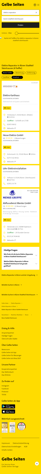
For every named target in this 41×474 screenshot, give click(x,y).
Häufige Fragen (7, 336)
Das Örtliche (6, 375)
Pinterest (5, 392)
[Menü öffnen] (38, 4)
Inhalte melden (7, 450)
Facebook (5, 389)
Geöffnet (6, 77)
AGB (25, 447)
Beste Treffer (7, 73)
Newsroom (6, 349)
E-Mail (8, 108)
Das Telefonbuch (8, 372)
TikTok (4, 395)
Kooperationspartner (9, 369)
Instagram (5, 386)
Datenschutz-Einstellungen (11, 447)
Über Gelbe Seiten (10, 345)
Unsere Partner (8, 364)
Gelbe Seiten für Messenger (11, 355)
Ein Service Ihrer (10, 465)
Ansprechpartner (8, 333)
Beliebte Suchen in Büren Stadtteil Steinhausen (18, 295)
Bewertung (20, 73)
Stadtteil (16, 77)
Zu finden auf (8, 381)
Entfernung (31, 73)
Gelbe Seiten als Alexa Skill (11, 358)
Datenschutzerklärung (21, 443)
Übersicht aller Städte (9, 339)
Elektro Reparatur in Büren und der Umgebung (18, 275)
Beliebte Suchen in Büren (10, 285)
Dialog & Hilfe (8, 328)
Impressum (6, 443)
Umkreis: (7, 33)
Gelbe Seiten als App (9, 352)
